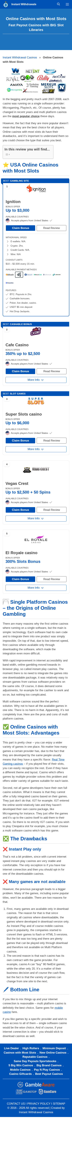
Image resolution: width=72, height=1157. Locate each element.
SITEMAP (59, 1103)
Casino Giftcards (20, 1073)
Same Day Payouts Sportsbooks (35, 1061)
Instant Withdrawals (23, 4)
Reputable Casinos (34, 1056)
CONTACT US (16, 1103)
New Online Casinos (53, 1052)
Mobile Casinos (20, 1069)
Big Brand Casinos (49, 1065)
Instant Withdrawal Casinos (20, 57)
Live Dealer (11, 1048)
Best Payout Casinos (49, 1073)
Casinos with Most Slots (20, 1052)
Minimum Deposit (54, 1048)
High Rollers (30, 1048)
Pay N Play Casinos (47, 1069)
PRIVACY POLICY (38, 1103)
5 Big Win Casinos (21, 1065)
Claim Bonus (20, 228)
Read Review (51, 228)
